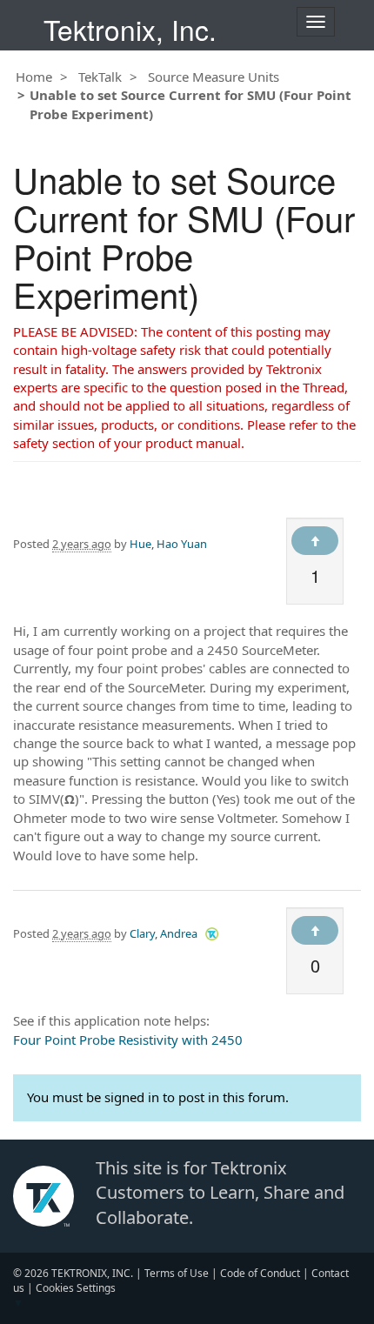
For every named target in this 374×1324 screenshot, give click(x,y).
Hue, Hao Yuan (168, 544)
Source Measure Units (213, 76)
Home (34, 76)
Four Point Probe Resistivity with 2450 (128, 1039)
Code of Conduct (260, 1273)
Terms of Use (176, 1273)
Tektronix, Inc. (130, 29)
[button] (212, 933)
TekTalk (100, 76)
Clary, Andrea (163, 933)
